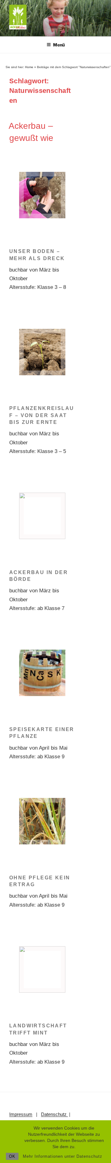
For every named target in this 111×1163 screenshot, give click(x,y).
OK (12, 1156)
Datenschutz (54, 1114)
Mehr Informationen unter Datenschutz (62, 1156)
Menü (59, 44)
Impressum (20, 1114)
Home (29, 67)
